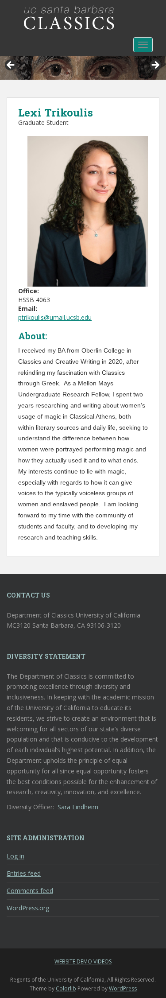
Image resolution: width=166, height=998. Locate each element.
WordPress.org (28, 908)
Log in (15, 856)
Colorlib (66, 988)
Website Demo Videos (83, 961)
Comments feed (30, 890)
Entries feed (24, 873)
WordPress (123, 988)
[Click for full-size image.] (87, 210)
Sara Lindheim (78, 807)
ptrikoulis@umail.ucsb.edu (55, 317)
